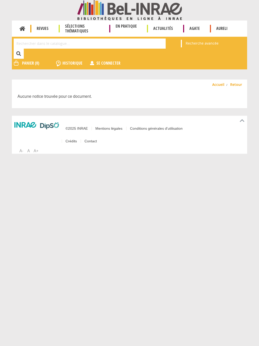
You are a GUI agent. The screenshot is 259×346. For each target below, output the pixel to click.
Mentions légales (108, 128)
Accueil (22, 28)
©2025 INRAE (77, 128)
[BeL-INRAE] (129, 9)
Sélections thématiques (76, 28)
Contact (90, 141)
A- (21, 150)
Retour (236, 84)
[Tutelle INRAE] (25, 125)
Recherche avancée (202, 43)
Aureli (222, 28)
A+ (36, 150)
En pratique (126, 26)
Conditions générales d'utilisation (156, 128)
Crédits (71, 141)
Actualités (163, 28)
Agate (194, 28)
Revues (43, 28)
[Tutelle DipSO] (49, 125)
